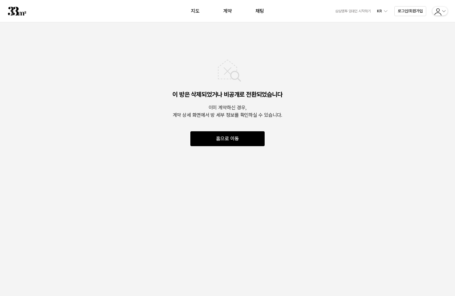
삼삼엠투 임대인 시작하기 (353, 11)
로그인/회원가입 (410, 11)
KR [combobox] (379, 11)
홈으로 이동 (227, 138)
